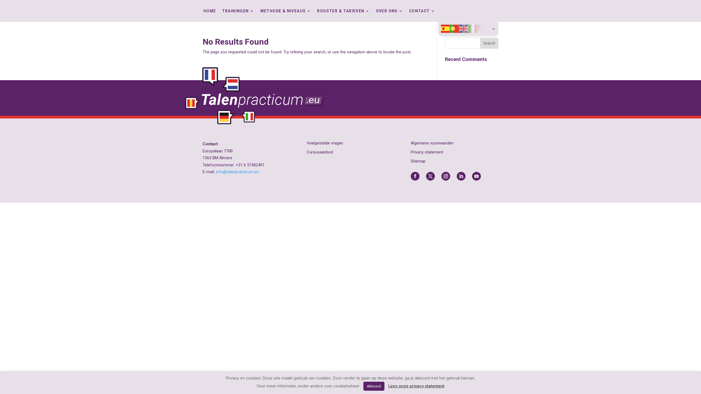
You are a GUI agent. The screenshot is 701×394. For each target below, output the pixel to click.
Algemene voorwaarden (432, 143)
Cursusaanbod (320, 152)
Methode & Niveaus (283, 11)
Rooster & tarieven (340, 11)
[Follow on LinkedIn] (461, 176)
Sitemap (418, 161)
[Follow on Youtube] (476, 176)
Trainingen (235, 11)
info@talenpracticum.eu (237, 171)
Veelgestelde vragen (325, 143)
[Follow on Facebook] (415, 176)
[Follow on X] (430, 176)
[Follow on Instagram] (445, 176)
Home (209, 11)
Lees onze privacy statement (416, 386)
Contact (419, 11)
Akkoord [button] (374, 386)
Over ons (387, 11)
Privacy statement (427, 152)
